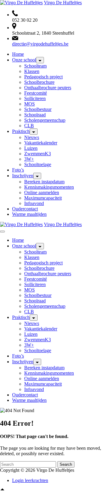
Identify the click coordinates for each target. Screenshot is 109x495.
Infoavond (34, 203)
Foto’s (18, 169)
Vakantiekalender (40, 142)
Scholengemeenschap (44, 120)
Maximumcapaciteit (43, 197)
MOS (29, 103)
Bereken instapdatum (44, 181)
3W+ (29, 159)
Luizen (31, 148)
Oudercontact (25, 208)
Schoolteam (35, 65)
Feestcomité (35, 93)
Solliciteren (35, 98)
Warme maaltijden (29, 214)
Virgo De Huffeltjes (63, 2)
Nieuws (31, 137)
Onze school (24, 59)
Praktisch (21, 131)
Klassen (31, 71)
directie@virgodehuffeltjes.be (40, 43)
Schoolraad (35, 114)
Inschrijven (22, 175)
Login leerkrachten (30, 480)
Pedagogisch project (43, 76)
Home (18, 54)
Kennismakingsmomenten (49, 187)
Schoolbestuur (37, 109)
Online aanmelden (41, 192)
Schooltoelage (37, 164)
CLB (29, 125)
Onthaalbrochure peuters (47, 87)
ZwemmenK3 (37, 153)
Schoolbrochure (39, 82)
